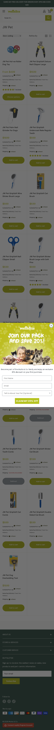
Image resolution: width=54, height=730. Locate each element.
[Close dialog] (51, 325)
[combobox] (26, 393)
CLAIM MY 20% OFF (27, 400)
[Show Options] (50, 393)
